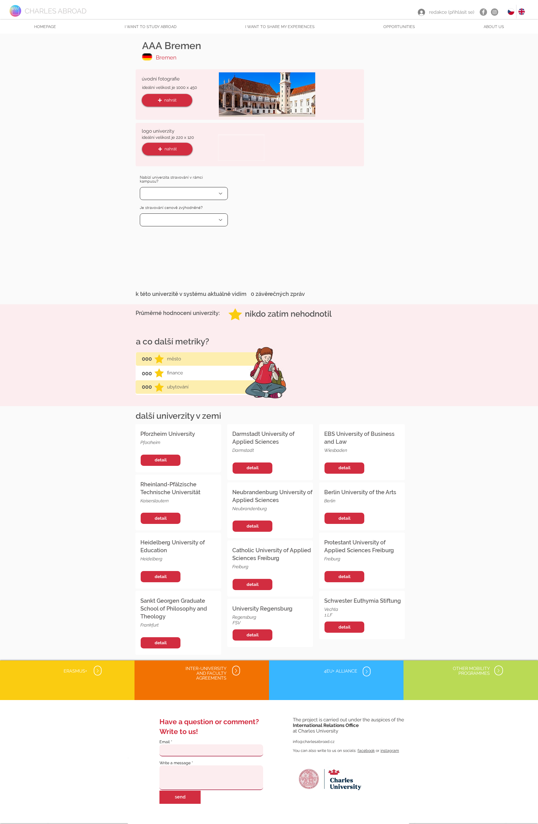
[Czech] (511, 11)
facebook (366, 750)
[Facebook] (483, 12)
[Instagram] (494, 12)
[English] (521, 11)
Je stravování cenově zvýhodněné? (171, 208)
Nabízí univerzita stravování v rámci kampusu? (171, 179)
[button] (150, 27)
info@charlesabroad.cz (314, 741)
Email (164, 742)
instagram (390, 750)
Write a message (175, 763)
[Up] (97, 671)
